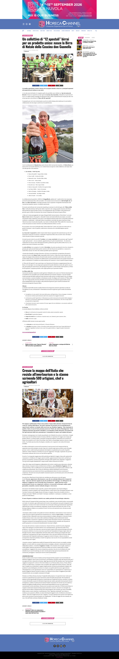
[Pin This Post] (51, 85)
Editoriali (29, 30)
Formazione (83, 30)
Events (73, 30)
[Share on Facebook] (35, 85)
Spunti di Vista (36, 30)
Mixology (77, 30)
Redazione (26, 51)
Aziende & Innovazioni (66, 30)
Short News (42, 30)
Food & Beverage (57, 30)
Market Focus (49, 30)
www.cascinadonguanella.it (29, 332)
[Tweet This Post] (43, 85)
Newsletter (89, 30)
